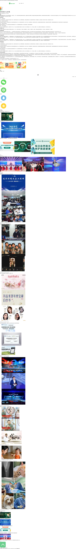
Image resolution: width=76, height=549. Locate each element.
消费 (13, 0)
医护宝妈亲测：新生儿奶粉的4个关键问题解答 (7, 459)
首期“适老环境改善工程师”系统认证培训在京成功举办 (6, 174)
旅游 (5, 0)
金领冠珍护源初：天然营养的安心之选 (4, 111)
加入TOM (6, 547)
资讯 (1, 0)
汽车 (14, 0)
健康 (12, 0)
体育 (4, 0)
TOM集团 (1, 547)
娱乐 (3, 0)
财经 (10, 0)
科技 (15, 0)
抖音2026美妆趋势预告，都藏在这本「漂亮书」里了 (6, 273)
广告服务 (4, 547)
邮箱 (17, 0)
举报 (0, 70)
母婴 (8, 0)
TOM (0, 112)
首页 (0, 0)
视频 (9, 0)
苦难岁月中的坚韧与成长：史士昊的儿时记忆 (5, 406)
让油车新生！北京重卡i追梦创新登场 (4, 356)
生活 (6, 0)
